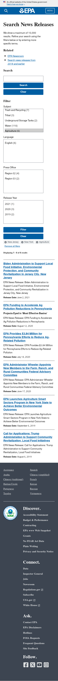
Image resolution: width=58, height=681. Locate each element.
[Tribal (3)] (24, 115)
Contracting (29, 525)
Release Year (10, 198)
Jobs (25, 579)
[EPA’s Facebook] (26, 665)
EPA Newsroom (16, 56)
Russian (34, 488)
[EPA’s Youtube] (39, 665)
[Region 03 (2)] (24, 178)
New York (28, 242)
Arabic (6, 474)
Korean (33, 484)
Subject (7, 106)
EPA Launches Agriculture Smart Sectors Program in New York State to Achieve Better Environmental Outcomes (27, 404)
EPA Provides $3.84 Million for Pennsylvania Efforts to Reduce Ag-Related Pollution (26, 337)
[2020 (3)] (24, 209)
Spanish (33, 470)
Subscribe (28, 594)
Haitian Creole (10, 484)
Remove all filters (12, 246)
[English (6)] (24, 143)
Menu (50, 11)
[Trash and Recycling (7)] (24, 110)
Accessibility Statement (35, 514)
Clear (23, 236)
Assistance (8, 470)
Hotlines (27, 632)
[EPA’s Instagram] (46, 665)
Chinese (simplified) (40, 474)
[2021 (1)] (24, 204)
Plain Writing (30, 546)
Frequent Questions (33, 643)
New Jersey (12, 242)
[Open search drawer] (6, 10)
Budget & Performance (35, 520)
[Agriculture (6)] (24, 131)
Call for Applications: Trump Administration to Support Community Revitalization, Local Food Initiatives (27, 437)
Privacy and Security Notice (38, 551)
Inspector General (33, 573)
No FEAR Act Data (33, 541)
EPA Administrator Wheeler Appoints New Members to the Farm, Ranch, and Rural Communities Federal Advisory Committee (28, 370)
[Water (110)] (24, 126)
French (33, 479)
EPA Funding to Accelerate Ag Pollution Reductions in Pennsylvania (27, 307)
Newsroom (28, 584)
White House (30, 605)
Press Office (9, 167)
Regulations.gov (31, 589)
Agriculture (44, 242)
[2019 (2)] (24, 214)
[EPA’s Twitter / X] (32, 665)
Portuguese (8, 488)
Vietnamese (36, 493)
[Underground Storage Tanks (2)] (24, 120)
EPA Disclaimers (32, 627)
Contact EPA (30, 622)
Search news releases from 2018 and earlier (21, 62)
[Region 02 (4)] (24, 173)
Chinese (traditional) (13, 479)
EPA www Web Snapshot (37, 530)
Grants (27, 535)
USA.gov (28, 600)
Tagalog (7, 493)
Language (8, 137)
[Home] (27, 10)
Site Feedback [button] (30, 648)
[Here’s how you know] (29, 3)
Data (25, 568)
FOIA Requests (31, 638)
